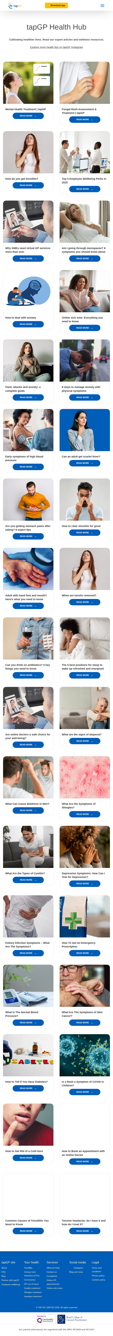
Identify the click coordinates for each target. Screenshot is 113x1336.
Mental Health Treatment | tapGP (25, 109)
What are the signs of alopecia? (82, 734)
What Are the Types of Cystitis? (25, 873)
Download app (58, 5)
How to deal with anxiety (20, 317)
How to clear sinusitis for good (81, 526)
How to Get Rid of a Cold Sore (24, 1151)
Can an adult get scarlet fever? (81, 456)
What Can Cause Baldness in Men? (27, 803)
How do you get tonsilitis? (21, 178)
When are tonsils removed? (79, 595)
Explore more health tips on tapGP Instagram (56, 47)
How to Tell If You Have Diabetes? (26, 1081)
